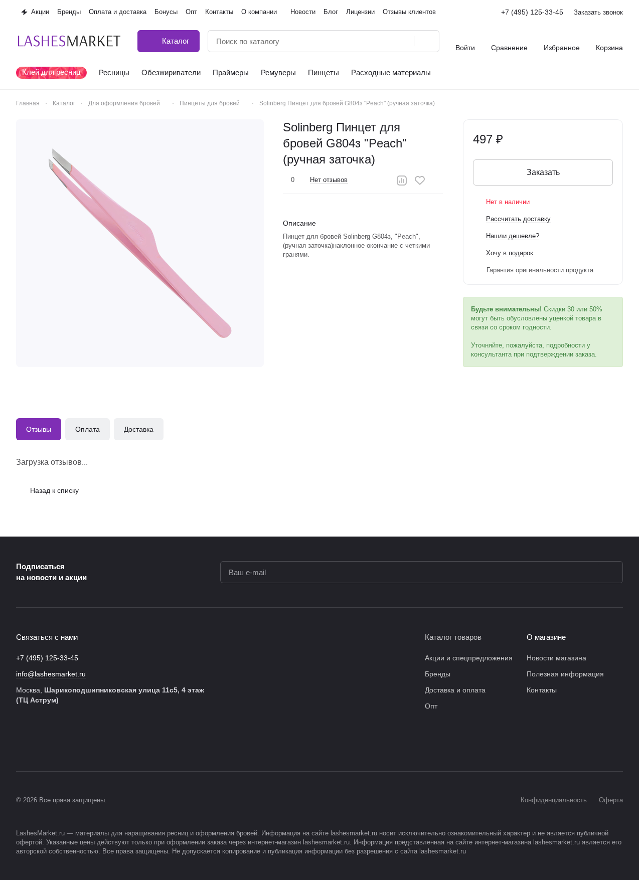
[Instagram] (42, 741)
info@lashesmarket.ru (51, 674)
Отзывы (38, 429)
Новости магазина (556, 658)
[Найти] (426, 41)
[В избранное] (420, 180)
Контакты (542, 690)
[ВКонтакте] (22, 741)
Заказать (543, 172)
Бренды (437, 674)
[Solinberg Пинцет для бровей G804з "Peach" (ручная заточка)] (140, 243)
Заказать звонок (598, 12)
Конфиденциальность (554, 800)
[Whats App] (102, 741)
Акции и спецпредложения (469, 658)
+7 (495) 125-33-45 (532, 12)
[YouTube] (82, 741)
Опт (431, 706)
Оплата (87, 429)
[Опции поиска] (381, 41)
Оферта (611, 800)
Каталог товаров (453, 637)
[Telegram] (62, 741)
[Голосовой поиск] (403, 41)
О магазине (546, 637)
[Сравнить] (402, 180)
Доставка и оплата (455, 690)
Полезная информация (565, 674)
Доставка (138, 429)
